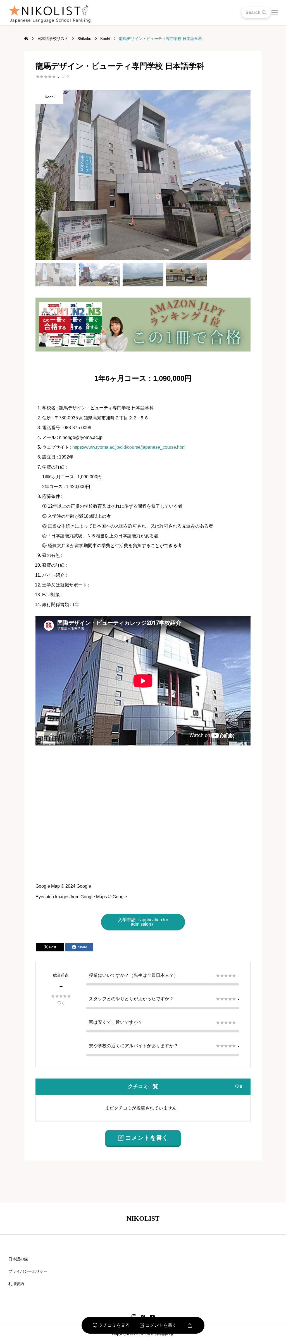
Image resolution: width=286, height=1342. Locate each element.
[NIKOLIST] (49, 12)
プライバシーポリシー (27, 1271)
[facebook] (143, 1316)
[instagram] (134, 1316)
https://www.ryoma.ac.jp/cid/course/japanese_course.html (128, 447)
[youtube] (152, 1316)
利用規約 (16, 1283)
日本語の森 (18, 1259)
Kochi (49, 97)
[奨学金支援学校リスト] (143, 349)
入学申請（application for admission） (143, 922)
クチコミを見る (111, 1325)
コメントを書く (158, 1325)
